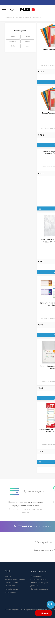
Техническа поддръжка (15, 579)
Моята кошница (37, 576)
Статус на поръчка (38, 579)
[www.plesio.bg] (27, 9)
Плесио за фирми (12, 582)
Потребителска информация (11, 590)
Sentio (13, 46)
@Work (13, 37)
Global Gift (13, 41)
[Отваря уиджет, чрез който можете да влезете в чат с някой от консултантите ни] (43, 613)
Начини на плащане (39, 582)
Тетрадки (27, 17)
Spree (27, 46)
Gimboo (27, 37)
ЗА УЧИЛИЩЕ (17, 17)
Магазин (8, 576)
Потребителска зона (39, 589)
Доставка (34, 586)
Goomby (27, 41)
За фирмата (10, 586)
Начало (8, 17)
